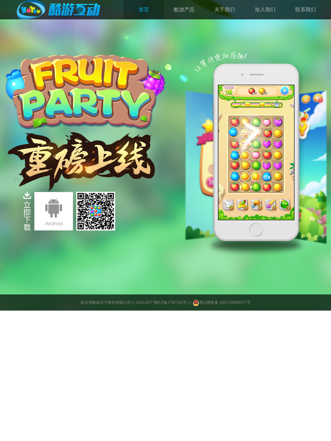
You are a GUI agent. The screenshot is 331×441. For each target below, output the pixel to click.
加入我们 (265, 9)
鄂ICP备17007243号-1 (172, 302)
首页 (144, 9)
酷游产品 (184, 9)
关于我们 (224, 9)
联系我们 (305, 9)
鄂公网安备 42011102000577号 (225, 302)
